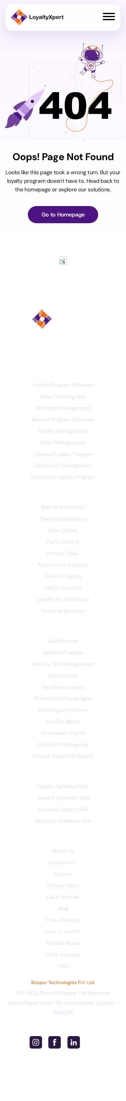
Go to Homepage (63, 214)
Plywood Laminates (63, 518)
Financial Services (63, 610)
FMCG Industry (63, 587)
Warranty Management (63, 407)
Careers (63, 873)
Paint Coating (63, 541)
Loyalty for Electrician (63, 599)
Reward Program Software (63, 419)
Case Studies (63, 897)
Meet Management (63, 442)
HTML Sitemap (63, 954)
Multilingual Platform (63, 710)
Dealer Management (63, 430)
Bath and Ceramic (63, 507)
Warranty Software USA (63, 820)
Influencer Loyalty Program (63, 477)
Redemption (63, 675)
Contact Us (63, 862)
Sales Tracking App (63, 396)
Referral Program (63, 652)
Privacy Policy (63, 885)
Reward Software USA (63, 798)
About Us (63, 850)
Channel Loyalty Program (63, 454)
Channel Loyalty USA (63, 809)
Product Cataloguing (63, 744)
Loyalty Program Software (63, 384)
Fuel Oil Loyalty (63, 576)
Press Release (63, 920)
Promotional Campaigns (63, 698)
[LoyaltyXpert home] (37, 17)
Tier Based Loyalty (63, 687)
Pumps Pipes (63, 553)
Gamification (63, 640)
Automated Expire (63, 733)
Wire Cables (63, 530)
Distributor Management (63, 465)
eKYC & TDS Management (63, 664)
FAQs (63, 966)
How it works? (63, 931)
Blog (63, 908)
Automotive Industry (63, 564)
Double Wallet (63, 721)
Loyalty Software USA (63, 786)
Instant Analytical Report (63, 756)
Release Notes (63, 943)
